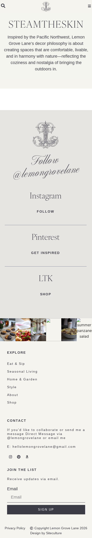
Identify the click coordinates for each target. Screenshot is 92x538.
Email (12, 488)
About (12, 395)
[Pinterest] (18, 456)
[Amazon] (27, 456)
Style (12, 387)
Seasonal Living (22, 371)
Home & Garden (22, 379)
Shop (12, 402)
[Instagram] (10, 456)
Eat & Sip (16, 364)
